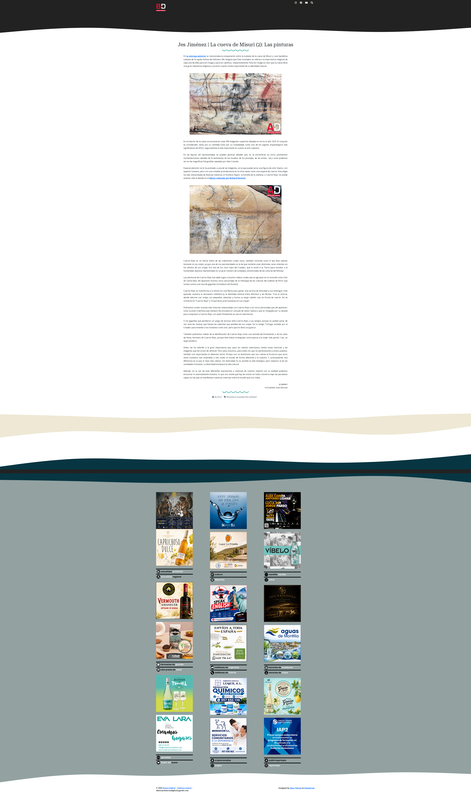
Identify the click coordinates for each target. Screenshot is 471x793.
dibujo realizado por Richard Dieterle (227, 178)
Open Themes (296, 788)
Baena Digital (169, 788)
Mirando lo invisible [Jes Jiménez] (242, 396)
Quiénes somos (184, 788)
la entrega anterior (196, 56)
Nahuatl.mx (309, 788)
